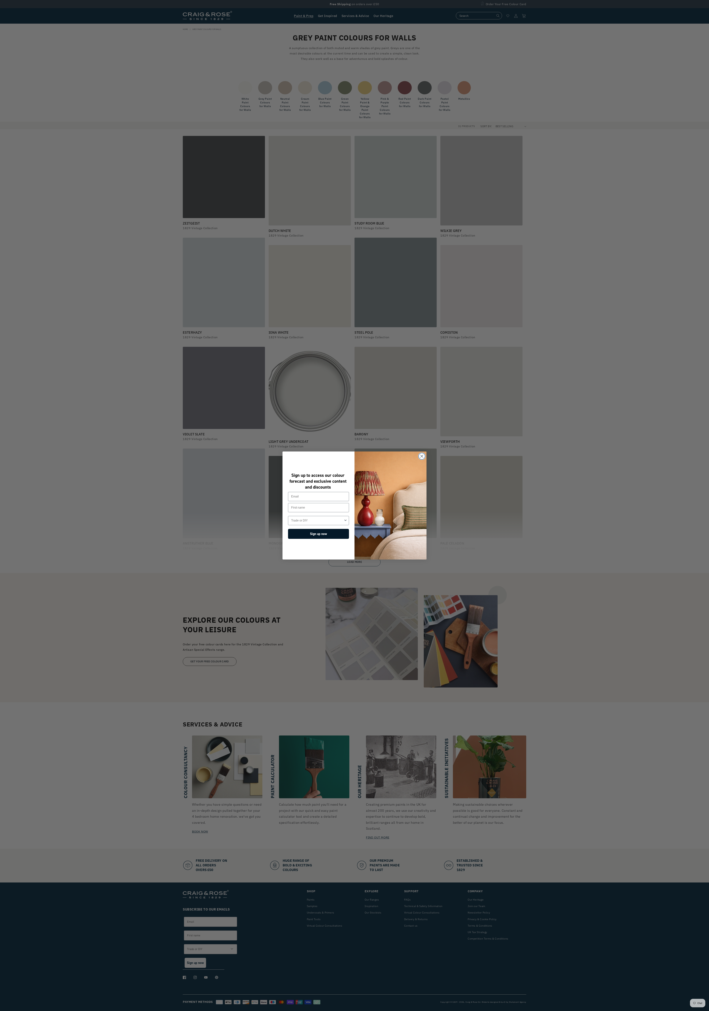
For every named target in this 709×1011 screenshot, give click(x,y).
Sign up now (318, 534)
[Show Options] (345, 520)
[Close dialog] (422, 456)
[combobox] (317, 520)
